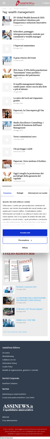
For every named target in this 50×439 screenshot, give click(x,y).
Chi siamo (6, 353)
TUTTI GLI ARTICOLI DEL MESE (15, 332)
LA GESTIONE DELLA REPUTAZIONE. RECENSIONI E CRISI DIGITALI (31, 299)
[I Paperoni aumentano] (7, 48)
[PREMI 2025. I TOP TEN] (9, 323)
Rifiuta (25, 248)
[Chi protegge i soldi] (7, 152)
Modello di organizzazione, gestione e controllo (20, 370)
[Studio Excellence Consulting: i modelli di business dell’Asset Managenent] (7, 125)
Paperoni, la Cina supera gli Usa (28, 110)
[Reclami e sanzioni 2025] (9, 290)
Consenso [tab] (7, 193)
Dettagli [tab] (20, 193)
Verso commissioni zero (24, 136)
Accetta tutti (25, 233)
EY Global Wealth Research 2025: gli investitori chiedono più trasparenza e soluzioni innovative (29, 20)
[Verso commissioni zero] (7, 139)
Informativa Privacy (9, 363)
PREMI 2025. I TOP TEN (25, 320)
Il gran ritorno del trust (24, 57)
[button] (4, 3)
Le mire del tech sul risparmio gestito (28, 99)
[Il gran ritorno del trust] (7, 61)
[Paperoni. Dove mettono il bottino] (7, 164)
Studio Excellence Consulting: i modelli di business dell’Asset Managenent (28, 125)
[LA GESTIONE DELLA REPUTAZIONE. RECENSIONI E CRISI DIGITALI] (9, 301)
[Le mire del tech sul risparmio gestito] (7, 101)
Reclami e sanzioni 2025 (26, 287)
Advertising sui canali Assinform (14, 394)
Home (4, 9)
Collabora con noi (9, 360)
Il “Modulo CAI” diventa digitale (29, 309)
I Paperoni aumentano (24, 45)
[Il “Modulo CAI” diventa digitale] (9, 312)
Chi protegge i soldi (22, 148)
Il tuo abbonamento (9, 420)
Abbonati (5, 417)
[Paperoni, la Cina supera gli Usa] (7, 113)
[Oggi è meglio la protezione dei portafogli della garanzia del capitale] (7, 176)
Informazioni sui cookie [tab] (37, 193)
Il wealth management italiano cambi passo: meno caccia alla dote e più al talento (30, 86)
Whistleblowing (8, 356)
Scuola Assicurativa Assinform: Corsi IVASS (18, 397)
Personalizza (23, 240)
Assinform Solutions (9, 383)
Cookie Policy (7, 367)
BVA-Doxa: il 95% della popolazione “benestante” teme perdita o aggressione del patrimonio (30, 72)
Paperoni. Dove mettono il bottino (29, 161)
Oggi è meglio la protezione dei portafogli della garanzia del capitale (28, 176)
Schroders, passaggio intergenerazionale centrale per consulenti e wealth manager (28, 34)
